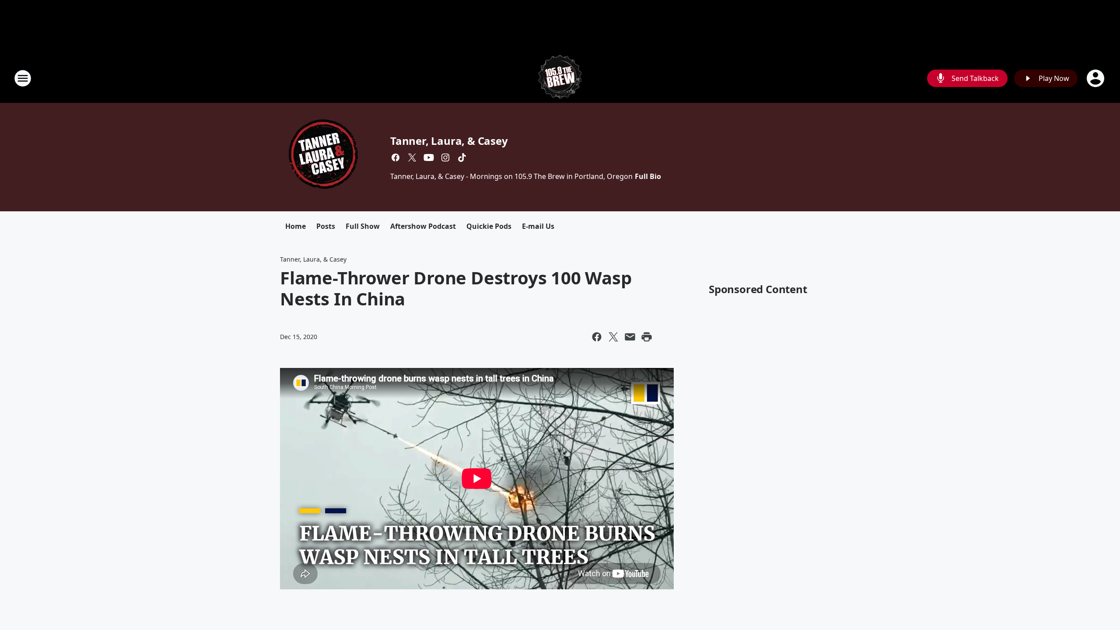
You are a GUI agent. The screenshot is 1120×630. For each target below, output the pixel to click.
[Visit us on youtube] (429, 157)
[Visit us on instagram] (445, 157)
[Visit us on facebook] (395, 157)
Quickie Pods (488, 226)
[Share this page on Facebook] (597, 337)
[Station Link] (560, 78)
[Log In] (1096, 78)
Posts (325, 226)
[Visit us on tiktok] (462, 157)
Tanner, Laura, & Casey (449, 140)
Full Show (363, 226)
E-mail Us (538, 226)
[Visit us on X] (412, 157)
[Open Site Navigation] (23, 78)
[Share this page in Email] (630, 337)
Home (295, 226)
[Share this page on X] (613, 337)
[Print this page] (646, 337)
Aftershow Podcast (423, 226)
